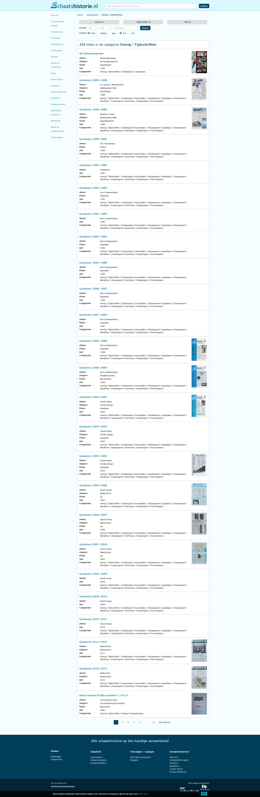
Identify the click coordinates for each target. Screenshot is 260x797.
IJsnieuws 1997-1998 (93, 315)
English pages (57, 137)
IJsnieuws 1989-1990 (93, 110)
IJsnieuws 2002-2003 (93, 397)
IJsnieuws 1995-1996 (93, 263)
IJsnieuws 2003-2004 (93, 426)
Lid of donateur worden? (57, 24)
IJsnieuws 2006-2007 (93, 515)
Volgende (165, 722)
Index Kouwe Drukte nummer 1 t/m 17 (103, 695)
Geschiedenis (56, 51)
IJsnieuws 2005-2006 (93, 485)
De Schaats (55, 38)
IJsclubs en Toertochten (56, 65)
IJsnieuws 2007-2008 (93, 544)
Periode (82, 28)
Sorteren (83, 33)
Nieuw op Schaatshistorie (57, 129)
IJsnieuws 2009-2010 (93, 596)
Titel (93, 33)
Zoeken (204, 6)
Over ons (54, 15)
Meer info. (143, 794)
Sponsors (174, 763)
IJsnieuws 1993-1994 (93, 214)
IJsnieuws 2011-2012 (93, 642)
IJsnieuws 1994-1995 (93, 237)
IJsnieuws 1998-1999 (93, 341)
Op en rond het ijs (58, 92)
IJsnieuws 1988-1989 (93, 80)
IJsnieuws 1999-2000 (93, 368)
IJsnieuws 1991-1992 (93, 165)
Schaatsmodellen (98, 763)
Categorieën (56, 759)
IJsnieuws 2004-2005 (93, 456)
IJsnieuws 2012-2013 (93, 669)
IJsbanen (54, 57)
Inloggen (134, 760)
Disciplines (55, 98)
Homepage (56, 756)
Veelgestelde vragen (179, 760)
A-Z (124, 33)
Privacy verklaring (178, 772)
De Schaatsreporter (91, 53)
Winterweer (55, 121)
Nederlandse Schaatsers (56, 113)
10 (153, 722)
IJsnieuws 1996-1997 (93, 289)
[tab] (67, 751)
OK (204, 794)
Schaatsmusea (57, 32)
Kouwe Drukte (57, 79)
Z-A (132, 33)
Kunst (53, 73)
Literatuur (55, 86)
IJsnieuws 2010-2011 (93, 619)
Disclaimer (174, 766)
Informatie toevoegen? (140, 757)
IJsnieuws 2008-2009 (93, 574)
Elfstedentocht (57, 44)
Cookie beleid (176, 769)
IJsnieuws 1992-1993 (93, 188)
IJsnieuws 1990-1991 (93, 139)
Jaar (114, 33)
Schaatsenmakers (58, 104)
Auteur (103, 33)
